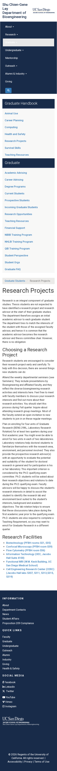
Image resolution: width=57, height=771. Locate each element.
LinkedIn (10, 686)
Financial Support (15, 227)
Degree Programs (15, 186)
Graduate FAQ (13, 269)
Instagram (10, 706)
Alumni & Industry (15, 73)
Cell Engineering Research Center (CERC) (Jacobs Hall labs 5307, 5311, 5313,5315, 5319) (30, 573)
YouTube (10, 697)
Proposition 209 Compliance (18, 623)
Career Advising (14, 179)
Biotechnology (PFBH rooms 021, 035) (28, 542)
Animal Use (11, 113)
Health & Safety (11, 668)
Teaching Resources (17, 154)
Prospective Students (17, 200)
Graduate (10, 42)
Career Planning (14, 120)
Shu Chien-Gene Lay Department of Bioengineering (15, 11)
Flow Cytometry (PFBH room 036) (25, 550)
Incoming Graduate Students (21, 207)
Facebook (10, 682)
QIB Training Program (17, 248)
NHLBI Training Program (19, 241)
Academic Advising (16, 172)
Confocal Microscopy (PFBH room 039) (29, 546)
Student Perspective (16, 255)
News (5, 614)
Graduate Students (15, 280)
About (8, 26)
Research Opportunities (18, 214)
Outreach (10, 65)
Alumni (6, 655)
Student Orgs (12, 262)
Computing (11, 127)
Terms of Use (41, 761)
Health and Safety (15, 134)
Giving (8, 81)
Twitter (10, 691)
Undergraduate (13, 50)
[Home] (44, 10)
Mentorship (11, 58)
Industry (6, 659)
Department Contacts (14, 609)
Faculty (6, 636)
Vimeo (8, 701)
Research (10, 34)
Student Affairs (10, 618)
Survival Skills (13, 147)
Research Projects (15, 141)
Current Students (14, 193)
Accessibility (15, 761)
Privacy (28, 761)
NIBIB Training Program (18, 234)
